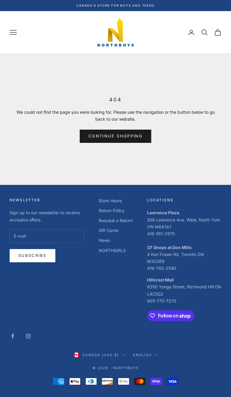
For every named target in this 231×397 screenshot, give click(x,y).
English (142, 355)
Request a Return (116, 220)
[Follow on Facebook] (13, 336)
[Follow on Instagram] (28, 336)
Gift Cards (109, 230)
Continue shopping (115, 136)
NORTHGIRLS (112, 250)
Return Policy (112, 210)
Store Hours (110, 200)
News (104, 240)
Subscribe (32, 255)
